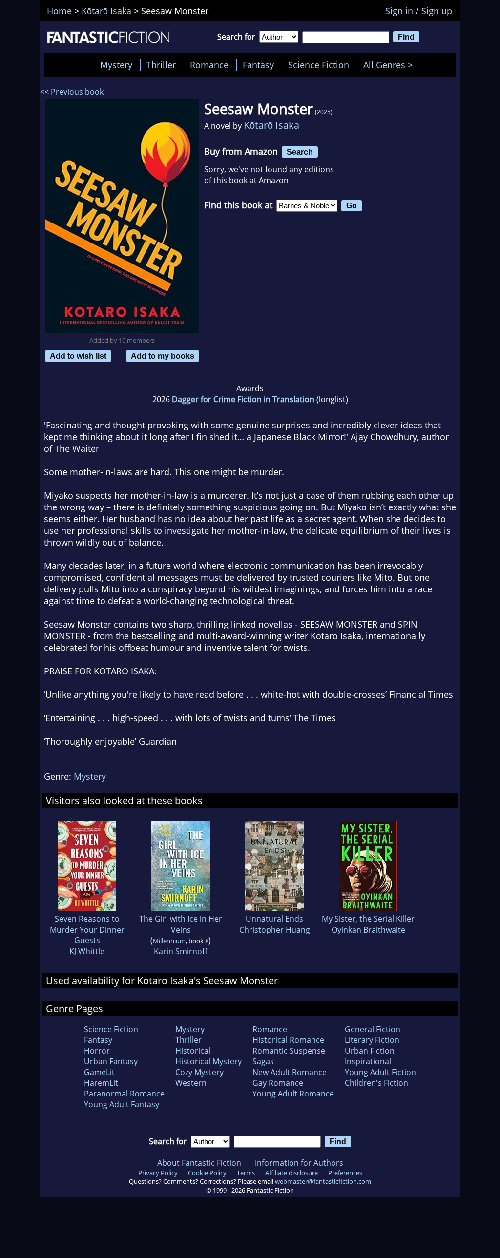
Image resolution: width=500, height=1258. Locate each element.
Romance (209, 65)
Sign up (436, 11)
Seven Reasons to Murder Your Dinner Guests (87, 929)
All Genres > (390, 65)
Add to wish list (78, 355)
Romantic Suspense (288, 1050)
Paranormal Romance (124, 1093)
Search (300, 151)
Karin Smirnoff (181, 951)
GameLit (99, 1072)
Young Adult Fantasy (121, 1104)
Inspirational (368, 1061)
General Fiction (372, 1029)
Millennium (169, 940)
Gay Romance (277, 1082)
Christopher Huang (274, 929)
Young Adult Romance (293, 1093)
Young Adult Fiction (380, 1072)
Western (191, 1082)
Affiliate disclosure (291, 1172)
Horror (97, 1050)
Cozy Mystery (199, 1072)
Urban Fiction (370, 1050)
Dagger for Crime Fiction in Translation (243, 399)
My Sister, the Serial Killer (368, 918)
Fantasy (258, 65)
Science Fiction (318, 65)
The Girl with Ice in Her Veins (180, 924)
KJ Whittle (86, 951)
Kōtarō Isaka (271, 125)
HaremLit (101, 1082)
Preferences (345, 1172)
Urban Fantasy (111, 1061)
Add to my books (162, 355)
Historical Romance (288, 1040)
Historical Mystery (208, 1061)
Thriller (161, 65)
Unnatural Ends (274, 918)
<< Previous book (72, 91)
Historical (192, 1050)
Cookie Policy (207, 1172)
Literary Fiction (372, 1040)
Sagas (263, 1061)
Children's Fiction (376, 1082)
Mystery (116, 65)
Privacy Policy (158, 1172)
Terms (246, 1172)
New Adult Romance (289, 1072)
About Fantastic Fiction (199, 1162)
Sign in (399, 11)
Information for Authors (299, 1162)
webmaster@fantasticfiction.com (323, 1181)
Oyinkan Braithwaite (368, 929)
